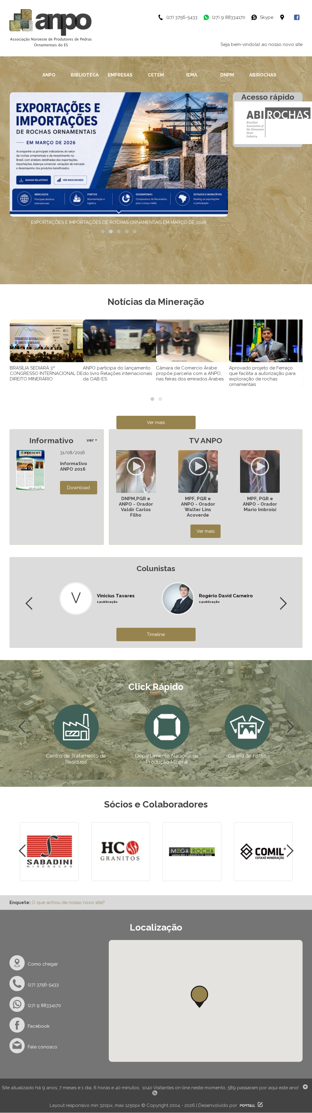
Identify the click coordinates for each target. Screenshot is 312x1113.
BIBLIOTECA (85, 75)
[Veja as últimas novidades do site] (304, 1087)
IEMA (191, 75)
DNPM (227, 75)
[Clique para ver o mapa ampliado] (286, 17)
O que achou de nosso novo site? (68, 902)
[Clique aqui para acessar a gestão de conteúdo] (259, 1105)
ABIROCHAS (262, 75)
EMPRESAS (120, 75)
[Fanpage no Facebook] (298, 17)
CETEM (156, 75)
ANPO (48, 75)
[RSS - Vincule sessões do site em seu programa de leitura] (155, 1094)
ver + (92, 440)
